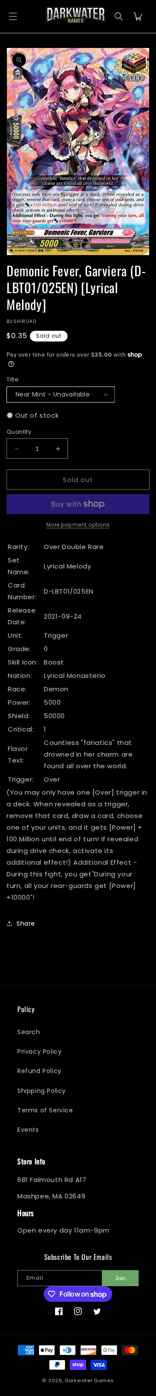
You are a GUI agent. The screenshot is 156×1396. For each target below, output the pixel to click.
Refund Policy (39, 1071)
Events (28, 1129)
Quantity (18, 432)
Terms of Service (45, 1110)
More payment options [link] (78, 524)
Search (28, 1032)
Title (12, 379)
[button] (13, 16)
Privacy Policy (39, 1051)
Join (120, 1278)
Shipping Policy (41, 1090)
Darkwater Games (89, 1380)
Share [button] (25, 923)
